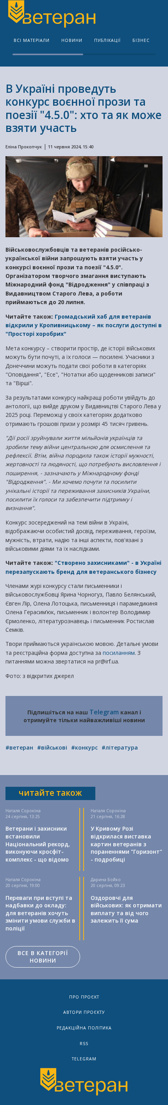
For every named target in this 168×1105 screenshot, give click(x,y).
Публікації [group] (107, 40)
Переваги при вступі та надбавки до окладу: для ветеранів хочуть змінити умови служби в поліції (40, 913)
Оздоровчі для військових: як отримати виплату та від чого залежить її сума (126, 909)
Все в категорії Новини (43, 956)
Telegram (104, 712)
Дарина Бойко (106, 879)
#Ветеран (19, 747)
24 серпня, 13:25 (22, 816)
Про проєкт (84, 997)
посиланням (119, 652)
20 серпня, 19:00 (22, 885)
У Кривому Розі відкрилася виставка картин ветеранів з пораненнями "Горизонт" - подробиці (126, 844)
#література (120, 747)
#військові (52, 747)
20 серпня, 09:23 (108, 885)
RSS (84, 1043)
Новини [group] (71, 40)
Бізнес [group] (141, 40)
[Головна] (51, 15)
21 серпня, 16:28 (108, 816)
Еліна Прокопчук (23, 147)
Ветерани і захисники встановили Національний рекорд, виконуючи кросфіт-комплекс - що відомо (37, 844)
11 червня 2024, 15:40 (70, 147)
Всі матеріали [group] (32, 40)
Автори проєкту (84, 1012)
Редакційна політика (84, 1028)
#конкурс (84, 747)
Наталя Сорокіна (23, 810)
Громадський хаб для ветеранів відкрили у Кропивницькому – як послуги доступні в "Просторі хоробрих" (83, 325)
